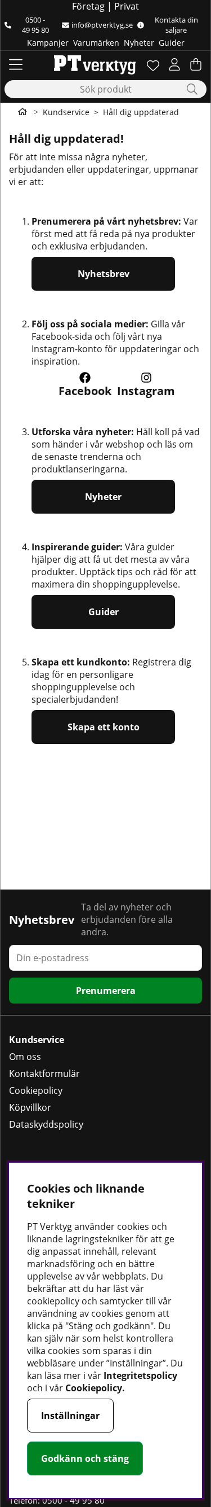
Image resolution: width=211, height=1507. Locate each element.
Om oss (25, 1056)
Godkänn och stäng (85, 1458)
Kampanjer (48, 42)
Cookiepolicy (35, 1090)
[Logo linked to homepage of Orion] (95, 64)
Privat (126, 6)
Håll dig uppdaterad (141, 112)
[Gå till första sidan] (22, 112)
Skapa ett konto (104, 727)
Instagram (146, 390)
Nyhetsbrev (103, 274)
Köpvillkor (30, 1107)
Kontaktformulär (44, 1073)
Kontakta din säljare (176, 25)
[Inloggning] (174, 64)
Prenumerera (106, 990)
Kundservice (66, 112)
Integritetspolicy (140, 1375)
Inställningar (70, 1415)
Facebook (85, 390)
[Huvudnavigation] (16, 64)
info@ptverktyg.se (102, 25)
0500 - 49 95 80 (35, 25)
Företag (88, 6)
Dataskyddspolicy (46, 1124)
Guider (172, 42)
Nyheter (139, 42)
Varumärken (96, 42)
